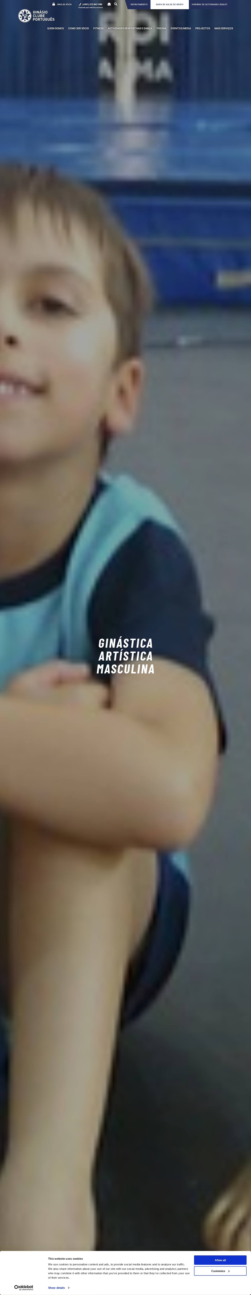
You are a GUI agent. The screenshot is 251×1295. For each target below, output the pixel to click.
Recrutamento (139, 4)
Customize (218, 1270)
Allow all (220, 1260)
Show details (56, 1287)
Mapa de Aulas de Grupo (169, 4)
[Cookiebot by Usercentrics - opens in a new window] (24, 1288)
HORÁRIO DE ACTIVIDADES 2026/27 (209, 4)
